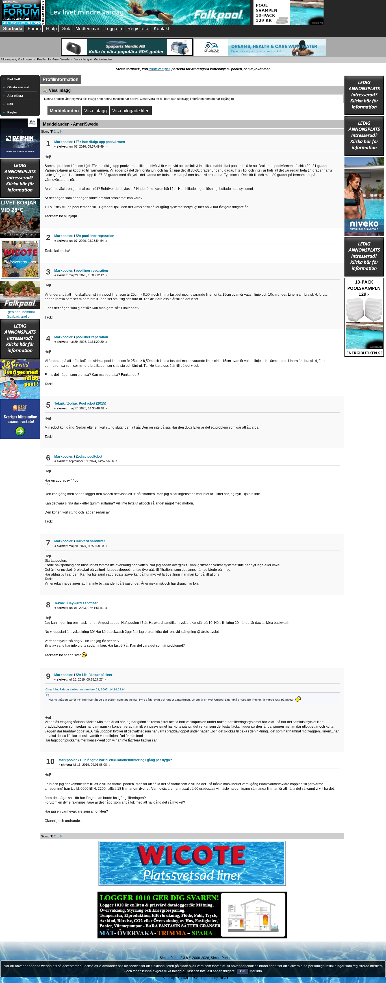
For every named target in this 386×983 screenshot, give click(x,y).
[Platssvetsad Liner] (192, 886)
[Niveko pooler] (364, 195)
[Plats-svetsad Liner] (20, 279)
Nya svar (13, 78)
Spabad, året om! (20, 317)
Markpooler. (63, 142)
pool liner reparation (92, 271)
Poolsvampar (159, 69)
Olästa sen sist (18, 87)
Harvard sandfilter (90, 541)
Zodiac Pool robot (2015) (86, 403)
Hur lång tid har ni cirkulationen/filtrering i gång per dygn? (126, 760)
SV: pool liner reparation (95, 236)
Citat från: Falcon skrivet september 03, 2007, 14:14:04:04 (85, 689)
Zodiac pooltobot (89, 456)
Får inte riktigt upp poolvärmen (100, 142)
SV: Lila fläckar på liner (94, 675)
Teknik (59, 403)
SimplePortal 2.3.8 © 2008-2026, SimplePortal (195, 958)
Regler (12, 112)
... (58, 131)
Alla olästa (15, 95)
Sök (10, 104)
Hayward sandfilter (82, 603)
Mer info (256, 971)
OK (242, 971)
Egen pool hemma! (20, 312)
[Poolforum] (23, 24)
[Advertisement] (20, 524)
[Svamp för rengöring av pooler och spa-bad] (364, 316)
